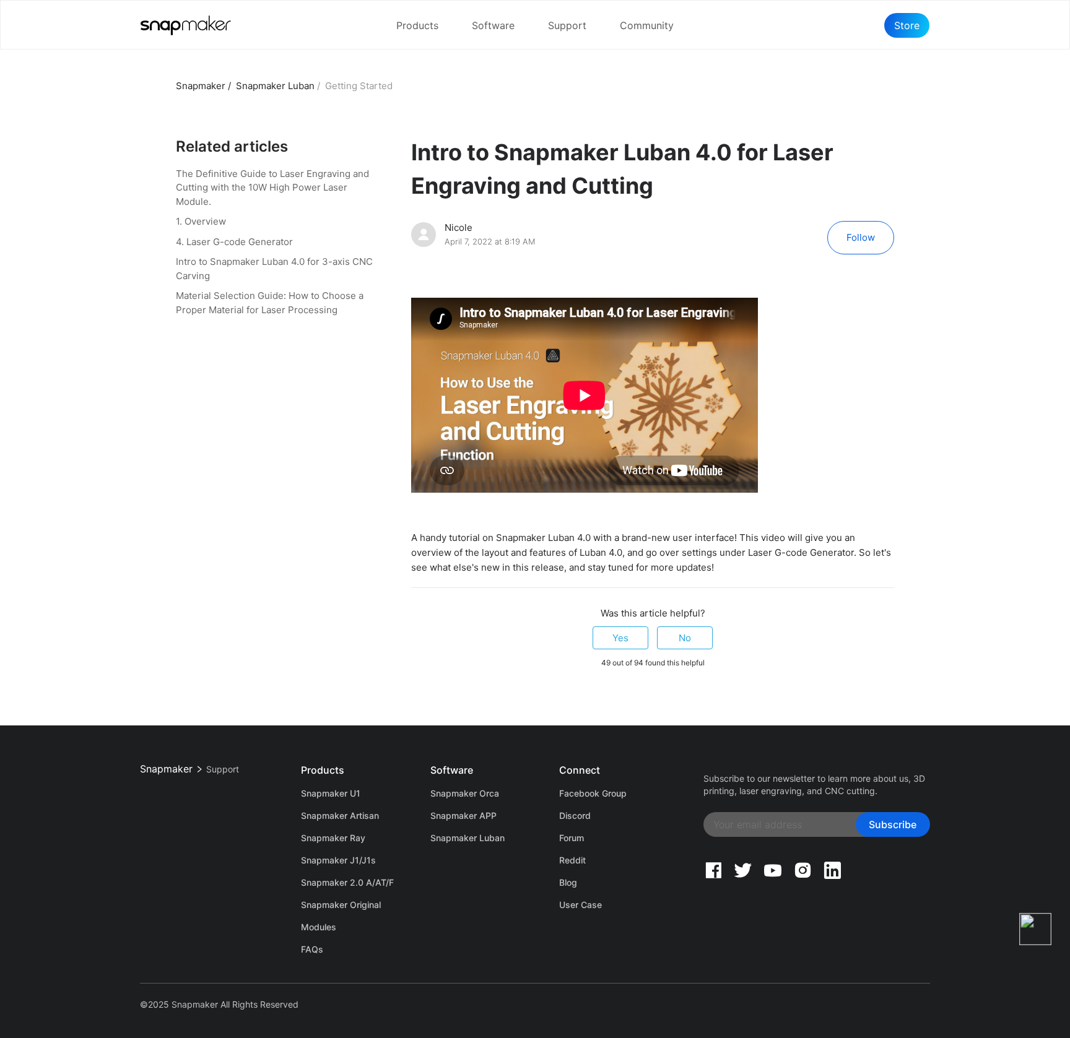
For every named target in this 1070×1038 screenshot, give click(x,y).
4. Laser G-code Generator (234, 242)
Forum (571, 838)
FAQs (312, 949)
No (685, 638)
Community (647, 25)
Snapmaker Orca (464, 793)
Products (417, 25)
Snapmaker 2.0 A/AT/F (347, 882)
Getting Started (359, 86)
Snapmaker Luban (275, 86)
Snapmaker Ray (333, 838)
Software (493, 25)
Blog (568, 882)
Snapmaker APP (463, 815)
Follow (860, 237)
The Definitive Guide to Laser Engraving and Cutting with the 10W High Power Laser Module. (272, 187)
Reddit (572, 860)
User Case (580, 904)
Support (567, 25)
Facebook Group (593, 793)
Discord (575, 815)
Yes (620, 638)
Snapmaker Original (341, 904)
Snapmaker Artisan (340, 815)
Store (907, 25)
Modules (318, 927)
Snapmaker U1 (330, 793)
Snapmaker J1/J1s (338, 860)
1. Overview (201, 221)
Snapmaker (200, 86)
